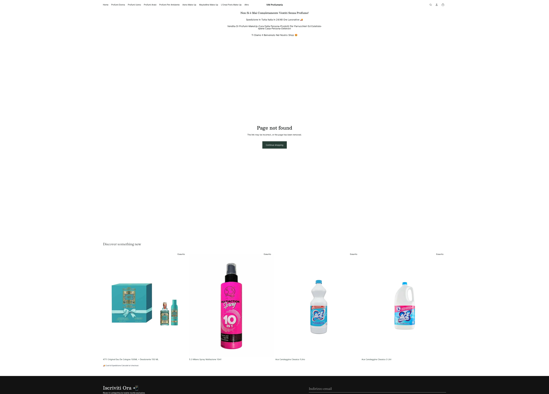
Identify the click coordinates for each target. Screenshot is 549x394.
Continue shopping (274, 145)
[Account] (436, 5)
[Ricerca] (430, 5)
